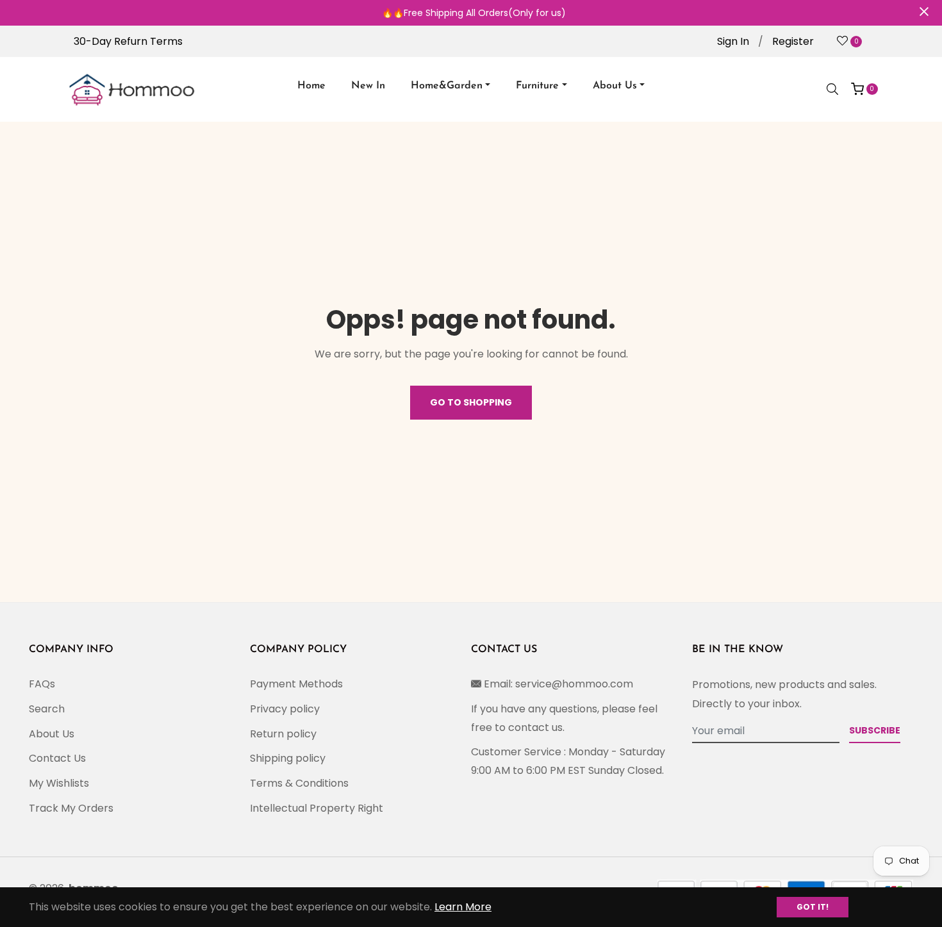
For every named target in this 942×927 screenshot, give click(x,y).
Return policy (283, 733)
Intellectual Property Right (316, 808)
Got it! (813, 906)
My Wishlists (59, 783)
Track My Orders (71, 808)
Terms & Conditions (299, 783)
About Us (51, 733)
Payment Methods (296, 684)
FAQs (42, 684)
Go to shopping (471, 402)
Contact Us (57, 758)
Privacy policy (285, 708)
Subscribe (874, 730)
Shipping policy (288, 758)
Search (47, 708)
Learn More (463, 906)
